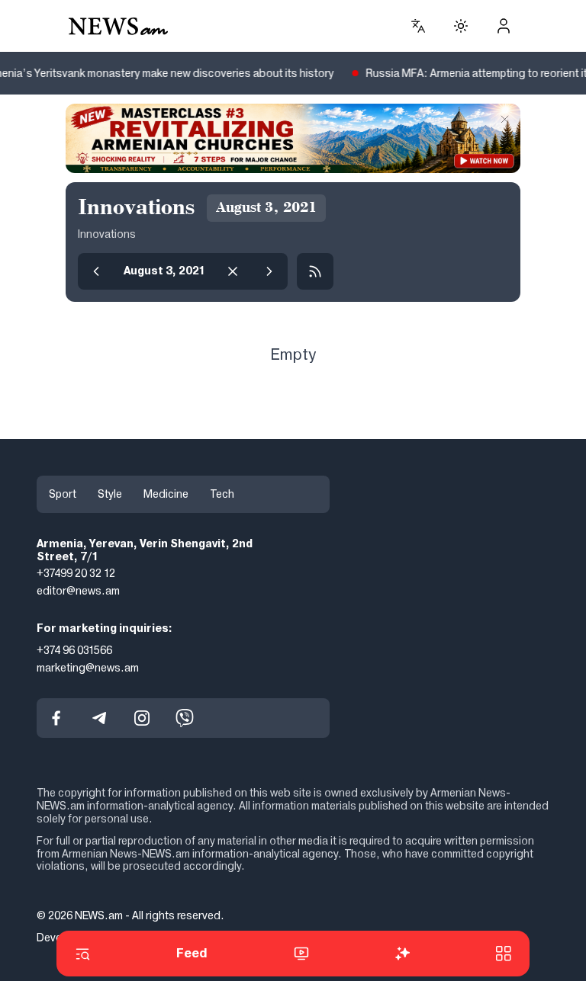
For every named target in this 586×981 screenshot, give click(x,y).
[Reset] (232, 271)
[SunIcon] (461, 26)
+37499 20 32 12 (76, 573)
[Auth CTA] (503, 26)
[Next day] (269, 271)
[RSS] (315, 271)
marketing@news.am (88, 667)
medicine (165, 494)
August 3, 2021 (164, 270)
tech (222, 494)
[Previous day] (96, 271)
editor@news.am (78, 591)
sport (62, 494)
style (110, 494)
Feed (192, 953)
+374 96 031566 (74, 650)
